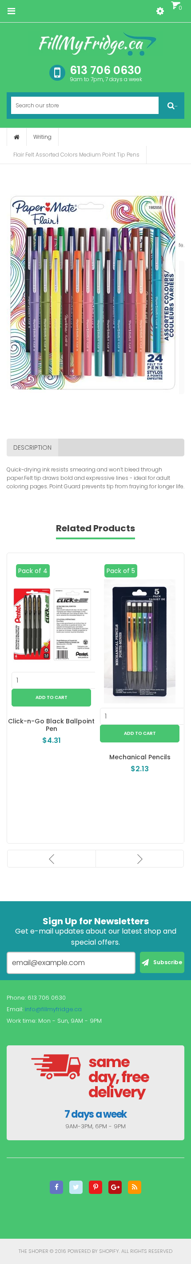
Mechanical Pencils (140, 757)
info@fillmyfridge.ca (53, 1009)
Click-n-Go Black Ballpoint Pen (51, 725)
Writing (42, 137)
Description (32, 447)
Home (17, 137)
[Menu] (11, 11)
